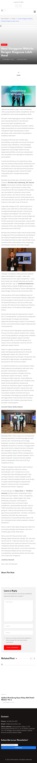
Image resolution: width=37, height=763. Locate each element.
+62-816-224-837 (11, 721)
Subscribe (18, 747)
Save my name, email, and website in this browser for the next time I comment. (18, 640)
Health (3, 694)
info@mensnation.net (13, 724)
